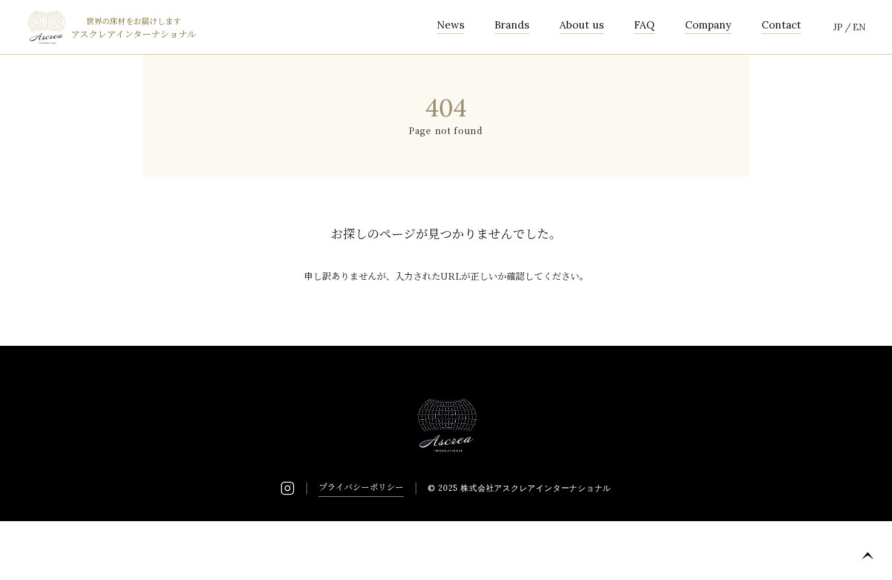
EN (859, 27)
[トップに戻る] (868, 556)
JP (838, 27)
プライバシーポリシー (361, 487)
